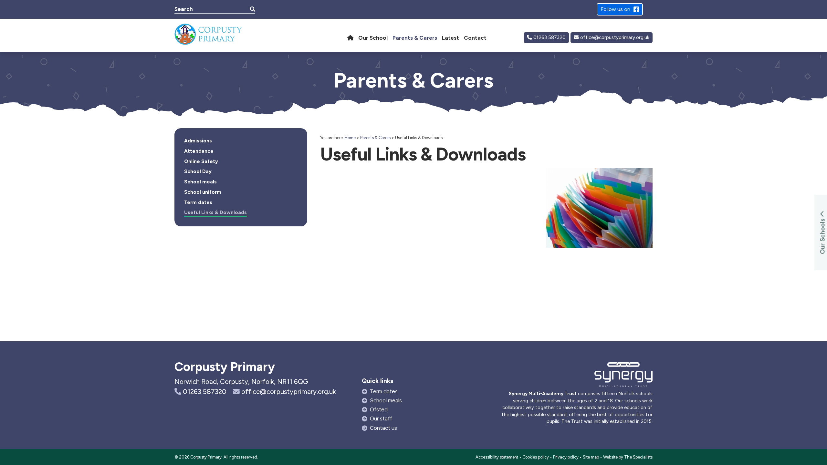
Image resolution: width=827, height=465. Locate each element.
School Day (198, 171)
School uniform (202, 192)
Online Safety (201, 161)
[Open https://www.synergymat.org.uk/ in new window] (623, 376)
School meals (200, 182)
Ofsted (379, 409)
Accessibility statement (497, 457)
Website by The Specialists (628, 457)
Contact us (383, 428)
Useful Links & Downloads (215, 212)
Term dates (198, 202)
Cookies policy (535, 457)
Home (350, 137)
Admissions (198, 141)
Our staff (381, 418)
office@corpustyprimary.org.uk (614, 37)
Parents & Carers (375, 137)
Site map (591, 457)
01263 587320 (549, 37)
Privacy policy (566, 457)
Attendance (199, 151)
